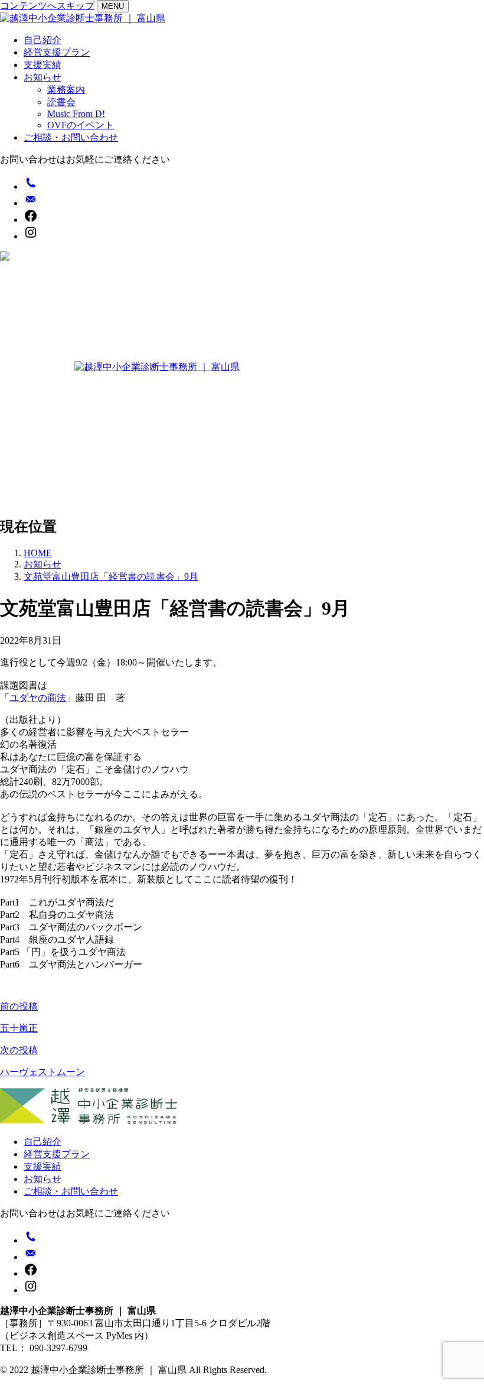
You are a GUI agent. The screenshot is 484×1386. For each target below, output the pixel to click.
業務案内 (66, 90)
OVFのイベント (80, 125)
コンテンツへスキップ (47, 6)
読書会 (61, 102)
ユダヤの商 (33, 698)
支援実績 (42, 65)
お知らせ (42, 77)
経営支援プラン (57, 52)
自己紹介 (42, 40)
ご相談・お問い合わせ (71, 137)
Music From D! (76, 114)
